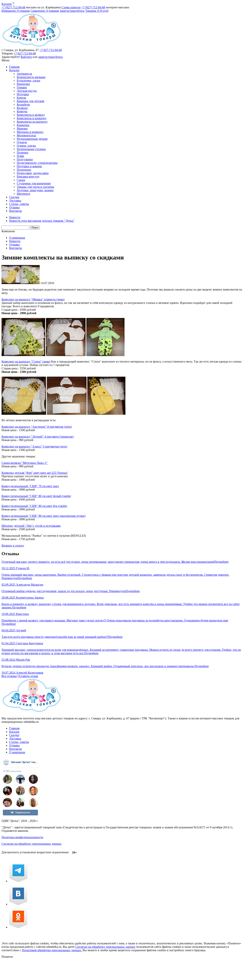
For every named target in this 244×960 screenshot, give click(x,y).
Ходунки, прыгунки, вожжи (35, 190)
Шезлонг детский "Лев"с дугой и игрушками (31, 525)
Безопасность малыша (31, 77)
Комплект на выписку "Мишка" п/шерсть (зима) (33, 299)
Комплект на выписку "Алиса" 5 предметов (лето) (34, 446)
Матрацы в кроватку (30, 132)
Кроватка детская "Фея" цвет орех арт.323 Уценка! (34, 472)
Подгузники (25, 159)
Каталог (7, 4)
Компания (8, 231)
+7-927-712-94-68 (50, 50)
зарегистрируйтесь (50, 56)
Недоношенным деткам (32, 138)
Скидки (14, 197)
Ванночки (23, 84)
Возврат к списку (13, 545)
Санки (21, 180)
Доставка (15, 200)
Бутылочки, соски (28, 80)
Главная (14, 66)
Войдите (26, 56)
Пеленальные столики (31, 149)
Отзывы (14, 207)
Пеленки (22, 152)
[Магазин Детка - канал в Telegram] (18, 881)
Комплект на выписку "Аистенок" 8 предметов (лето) (37, 426)
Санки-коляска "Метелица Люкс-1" (25, 462)
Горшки (22, 87)
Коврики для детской (30, 101)
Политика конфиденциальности (22, 837)
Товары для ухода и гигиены (35, 186)
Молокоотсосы (26, 135)
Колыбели (23, 104)
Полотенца (24, 169)
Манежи (22, 128)
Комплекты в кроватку (32, 118)
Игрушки (23, 94)
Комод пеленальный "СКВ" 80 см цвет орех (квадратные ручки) (43, 515)
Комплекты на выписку (32, 121)
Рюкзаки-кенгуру (28, 176)
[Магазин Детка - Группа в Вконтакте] (18, 904)
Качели (21, 97)
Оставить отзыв (28, 676)
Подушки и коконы (29, 166)
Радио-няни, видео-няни (33, 173)
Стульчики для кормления (34, 183)
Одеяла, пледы (26, 145)
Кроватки (23, 125)
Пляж (20, 156)
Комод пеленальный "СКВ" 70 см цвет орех (30, 486)
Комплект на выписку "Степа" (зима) (26, 361)
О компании (17, 237)
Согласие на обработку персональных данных (32, 843)
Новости (14, 241)
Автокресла (24, 73)
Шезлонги (23, 193)
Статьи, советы (19, 204)
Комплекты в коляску (31, 114)
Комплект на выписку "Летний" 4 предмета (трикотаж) (38, 436)
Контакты (15, 210)
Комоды (22, 111)
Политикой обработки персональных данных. (52, 950)
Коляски (22, 108)
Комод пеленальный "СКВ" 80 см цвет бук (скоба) (34, 506)
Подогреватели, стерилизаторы (37, 162)
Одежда (22, 142)
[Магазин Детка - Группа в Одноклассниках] (18, 927)
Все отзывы (9, 676)
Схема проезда (70, 7)
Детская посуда (27, 90)
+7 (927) (13, 7)
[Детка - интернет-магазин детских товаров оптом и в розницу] (32, 46)
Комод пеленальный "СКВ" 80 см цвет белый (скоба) (36, 496)
